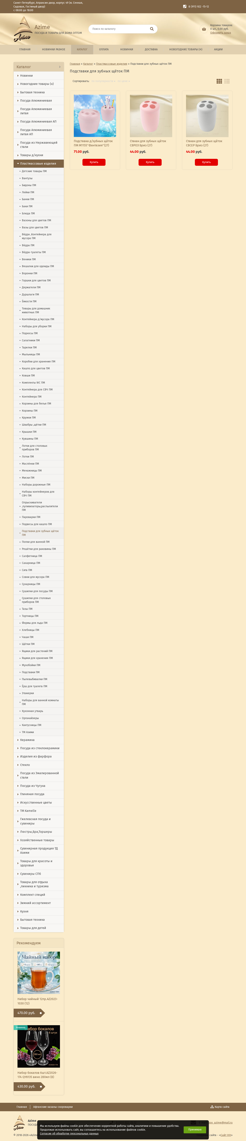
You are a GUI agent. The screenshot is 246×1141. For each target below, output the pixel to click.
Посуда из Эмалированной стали (39, 775)
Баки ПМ (25, 206)
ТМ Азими (26, 732)
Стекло (25, 765)
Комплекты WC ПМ (32, 382)
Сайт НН (226, 1135)
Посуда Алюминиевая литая (36, 111)
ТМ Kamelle (28, 811)
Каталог (82, 49)
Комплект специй (32, 895)
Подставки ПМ (29, 672)
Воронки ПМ (28, 273)
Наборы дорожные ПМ (34, 484)
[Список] (227, 81)
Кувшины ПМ (28, 438)
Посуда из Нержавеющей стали (38, 145)
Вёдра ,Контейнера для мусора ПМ (35, 236)
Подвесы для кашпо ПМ (35, 524)
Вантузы (25, 178)
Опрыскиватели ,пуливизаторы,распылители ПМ (38, 506)
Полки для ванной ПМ (34, 542)
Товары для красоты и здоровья (36, 863)
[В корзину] (203, 29)
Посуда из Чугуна (32, 786)
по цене (123, 81)
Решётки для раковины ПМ (37, 549)
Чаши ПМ (26, 637)
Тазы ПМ (25, 609)
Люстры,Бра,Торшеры (36, 832)
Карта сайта (222, 1107)
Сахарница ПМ (29, 563)
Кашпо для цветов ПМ (34, 368)
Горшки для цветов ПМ (35, 280)
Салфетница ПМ (30, 556)
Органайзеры (29, 718)
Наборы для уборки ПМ (35, 326)
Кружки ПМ (27, 417)
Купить (94, 162)
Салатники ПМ (29, 340)
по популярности (102, 81)
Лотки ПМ (26, 456)
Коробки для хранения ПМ (37, 361)
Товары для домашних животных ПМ (34, 310)
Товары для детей (33, 928)
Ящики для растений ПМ (35, 651)
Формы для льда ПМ (33, 623)
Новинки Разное (53, 49)
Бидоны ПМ (27, 185)
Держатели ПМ (30, 287)
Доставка (151, 49)
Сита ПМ (25, 570)
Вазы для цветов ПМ (33, 227)
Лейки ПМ (26, 192)
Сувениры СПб (30, 874)
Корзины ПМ (28, 410)
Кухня (24, 911)
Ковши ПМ (27, 375)
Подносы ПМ (28, 333)
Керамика (27, 740)
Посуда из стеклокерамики (40, 748)
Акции (218, 49)
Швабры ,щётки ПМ (32, 424)
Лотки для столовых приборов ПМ (33, 447)
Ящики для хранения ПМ (36, 658)
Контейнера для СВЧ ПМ (36, 389)
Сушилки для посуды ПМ (36, 591)
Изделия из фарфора (36, 756)
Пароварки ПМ (29, 517)
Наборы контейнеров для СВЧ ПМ (36, 493)
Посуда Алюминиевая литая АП (36, 132)
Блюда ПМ (27, 213)
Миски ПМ (26, 477)
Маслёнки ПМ (29, 463)
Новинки (126, 49)
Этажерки (26, 693)
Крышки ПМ (28, 431)
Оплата (104, 49)
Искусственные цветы (36, 802)
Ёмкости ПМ (28, 301)
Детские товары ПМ (33, 171)
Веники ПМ (27, 259)
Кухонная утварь (31, 711)
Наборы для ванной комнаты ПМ (39, 702)
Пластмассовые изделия (38, 163)
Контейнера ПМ (30, 396)
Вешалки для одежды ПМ (36, 266)
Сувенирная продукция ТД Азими (39, 850)
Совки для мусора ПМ (34, 577)
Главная (24, 49)
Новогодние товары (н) (185, 49)
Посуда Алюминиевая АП (38, 121)
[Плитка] (219, 81)
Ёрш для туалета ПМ (33, 686)
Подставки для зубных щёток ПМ (39, 533)
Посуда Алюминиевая (36, 100)
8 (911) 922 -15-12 (199, 6)
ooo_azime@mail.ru (220, 1122)
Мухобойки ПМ (29, 665)
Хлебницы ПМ (29, 630)
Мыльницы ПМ (29, 354)
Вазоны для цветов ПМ (35, 220)
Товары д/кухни (31, 155)
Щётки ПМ (27, 644)
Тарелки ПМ (28, 347)
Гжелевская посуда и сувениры (35, 821)
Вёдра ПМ (26, 245)
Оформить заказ (220, 32)
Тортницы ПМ (28, 616)
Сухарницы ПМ (29, 584)
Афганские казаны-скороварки (53, 1107)
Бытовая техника (32, 92)
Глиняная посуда (32, 794)
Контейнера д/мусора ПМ (36, 319)
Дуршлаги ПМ (29, 294)
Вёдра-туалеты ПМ (32, 252)
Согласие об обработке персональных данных (69, 1133)
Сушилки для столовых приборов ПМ (35, 600)
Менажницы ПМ (30, 470)
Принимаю (195, 1129)
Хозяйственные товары (37, 840)
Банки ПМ (26, 199)
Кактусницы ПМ (30, 725)
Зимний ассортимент (35, 903)
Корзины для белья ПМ (35, 403)
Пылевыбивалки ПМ (33, 679)
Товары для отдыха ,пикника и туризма (34, 884)
